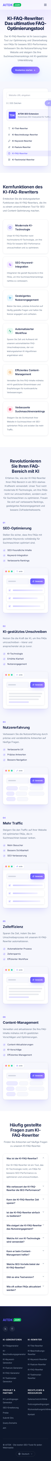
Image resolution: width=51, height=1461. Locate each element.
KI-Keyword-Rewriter (37, 1359)
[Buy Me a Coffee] (12, 1328)
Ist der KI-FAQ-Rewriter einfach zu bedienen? (23, 1214)
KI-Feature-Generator (13, 1368)
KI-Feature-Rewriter (37, 1364)
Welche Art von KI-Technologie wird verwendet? (23, 1240)
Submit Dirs (8, 1418)
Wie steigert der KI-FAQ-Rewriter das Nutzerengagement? (24, 1227)
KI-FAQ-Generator (11, 1373)
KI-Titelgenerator (10, 1345)
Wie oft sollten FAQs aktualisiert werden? (24, 1288)
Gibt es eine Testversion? (20, 1277)
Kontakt (31, 1414)
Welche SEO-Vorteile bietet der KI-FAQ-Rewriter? (23, 1266)
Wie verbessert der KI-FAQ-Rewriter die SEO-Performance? (24, 1188)
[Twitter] (5, 1328)
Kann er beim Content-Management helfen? (19, 1253)
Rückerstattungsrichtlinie (39, 1409)
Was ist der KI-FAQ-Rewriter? (22, 1158)
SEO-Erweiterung (11, 1407)
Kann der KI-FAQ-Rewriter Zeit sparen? (23, 1201)
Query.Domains (10, 1423)
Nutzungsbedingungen (38, 1404)
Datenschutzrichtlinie (37, 1399)
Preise (5, 1412)
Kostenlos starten (24, 70)
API (4, 1428)
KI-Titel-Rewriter (35, 1345)
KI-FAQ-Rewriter (35, 1369)
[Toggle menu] (45, 5)
